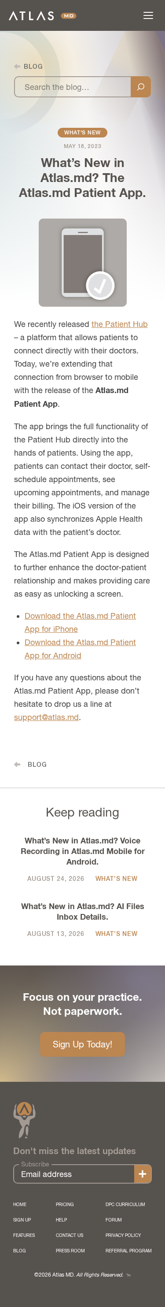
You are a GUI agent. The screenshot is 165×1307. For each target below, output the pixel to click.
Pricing (65, 1204)
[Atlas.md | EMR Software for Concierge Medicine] (43, 15)
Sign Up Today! (82, 1044)
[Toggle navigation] (148, 15)
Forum (114, 1219)
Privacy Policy (123, 1235)
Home (19, 1204)
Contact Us (69, 1235)
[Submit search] (141, 86)
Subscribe (35, 1164)
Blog (19, 1250)
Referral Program (129, 1250)
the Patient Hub (120, 324)
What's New (82, 133)
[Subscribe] (142, 1174)
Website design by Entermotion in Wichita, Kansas (128, 1275)
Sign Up (22, 1219)
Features (24, 1235)
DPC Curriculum (125, 1204)
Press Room (70, 1250)
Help (61, 1219)
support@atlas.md (46, 717)
